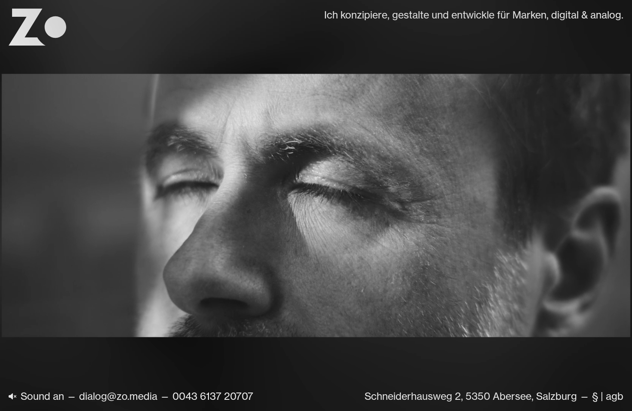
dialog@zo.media (118, 396)
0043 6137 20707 (212, 396)
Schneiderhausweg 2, (414, 396)
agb (614, 396)
